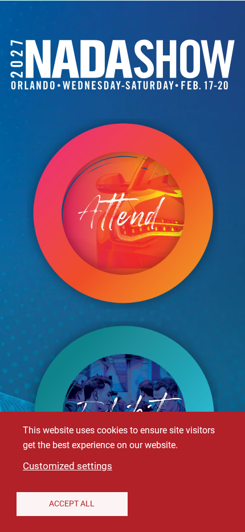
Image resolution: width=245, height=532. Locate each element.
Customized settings (67, 466)
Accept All (72, 503)
